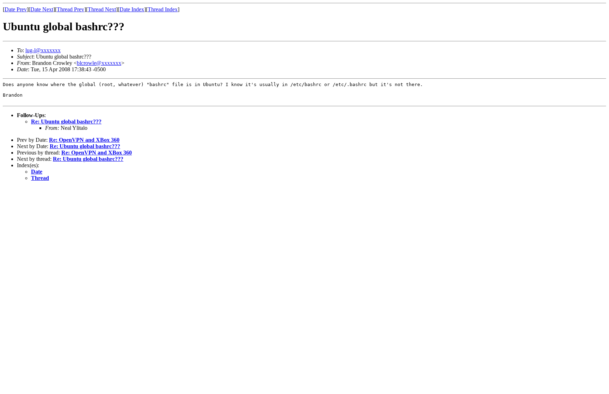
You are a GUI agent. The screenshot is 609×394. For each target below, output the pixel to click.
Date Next (41, 9)
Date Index (131, 9)
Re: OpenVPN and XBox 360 (84, 140)
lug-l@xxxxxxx (43, 50)
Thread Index (163, 9)
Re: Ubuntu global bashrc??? (66, 122)
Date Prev (16, 9)
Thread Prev (70, 9)
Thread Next (102, 9)
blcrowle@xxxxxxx (99, 63)
